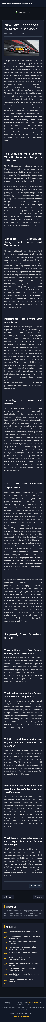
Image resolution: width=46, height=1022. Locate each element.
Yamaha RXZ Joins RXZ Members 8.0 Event (24, 931)
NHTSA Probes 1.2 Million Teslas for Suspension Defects (22, 969)
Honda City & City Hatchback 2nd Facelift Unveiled (24, 964)
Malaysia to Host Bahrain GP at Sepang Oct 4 (24, 953)
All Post (33, 1013)
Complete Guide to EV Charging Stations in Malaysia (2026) (24, 937)
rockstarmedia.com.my (23, 1017)
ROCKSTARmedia (33, 1003)
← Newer (8, 897)
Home (12, 1013)
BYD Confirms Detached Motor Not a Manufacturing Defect (22, 959)
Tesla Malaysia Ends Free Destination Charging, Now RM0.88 (22, 948)
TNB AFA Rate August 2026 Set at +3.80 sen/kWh (23, 980)
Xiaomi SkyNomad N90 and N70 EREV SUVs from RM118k (24, 975)
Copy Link (36, 886)
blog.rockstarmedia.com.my (17, 3)
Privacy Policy (22, 1013)
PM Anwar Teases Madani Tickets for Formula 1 (22, 942)
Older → (38, 897)
